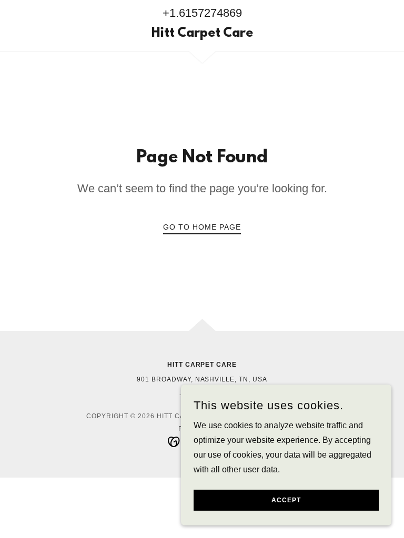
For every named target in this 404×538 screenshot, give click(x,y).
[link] (202, 33)
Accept (286, 500)
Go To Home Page (202, 227)
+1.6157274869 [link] (202, 12)
